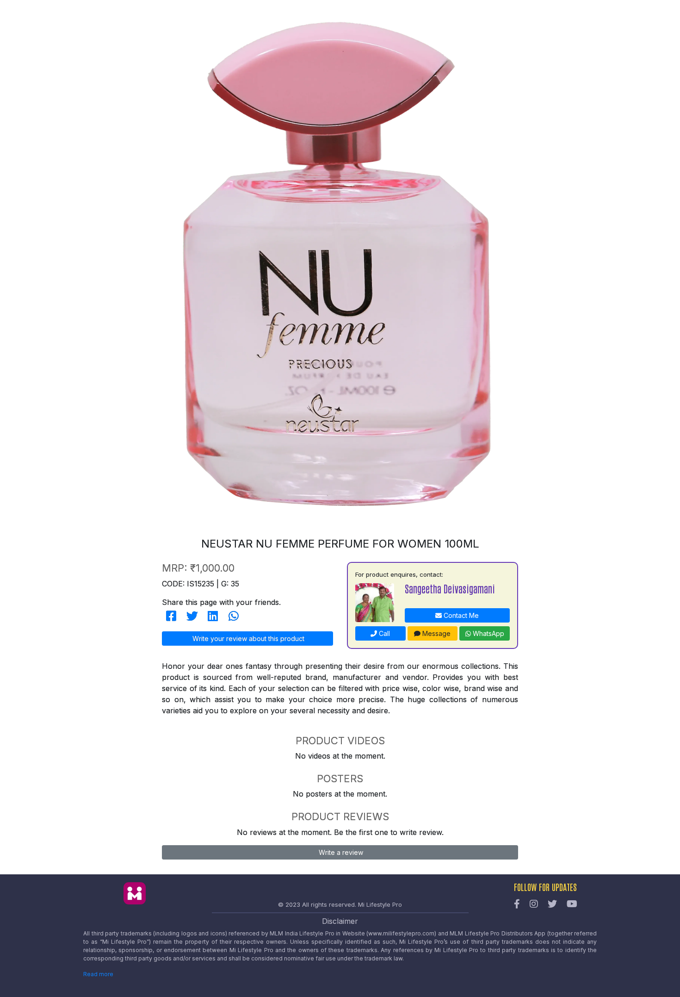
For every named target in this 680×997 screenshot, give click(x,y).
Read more (98, 974)
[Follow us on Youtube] (572, 904)
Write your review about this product (247, 638)
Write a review (340, 852)
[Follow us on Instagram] (534, 904)
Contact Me (460, 615)
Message (435, 633)
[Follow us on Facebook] (517, 904)
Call (383, 633)
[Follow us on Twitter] (552, 904)
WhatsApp (487, 633)
